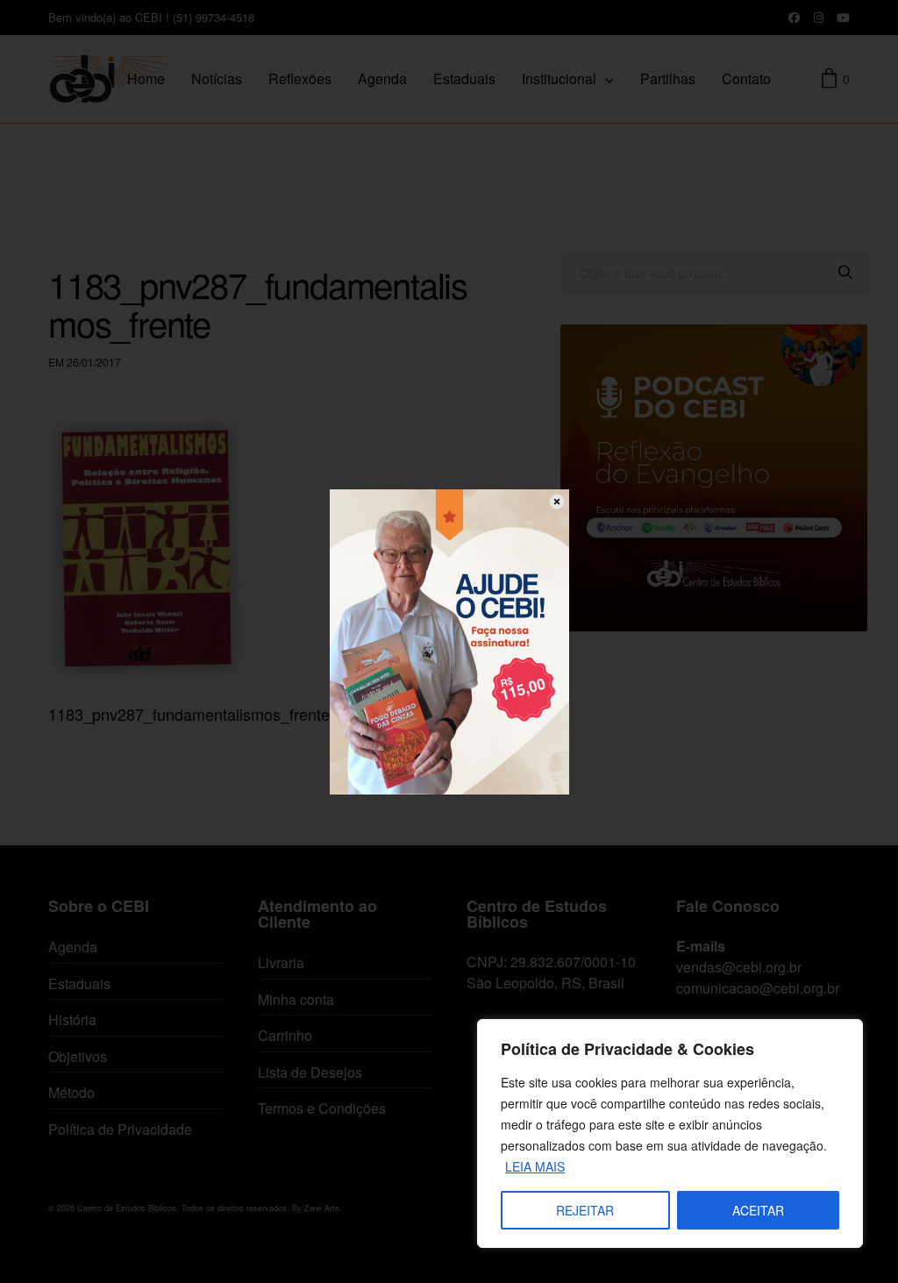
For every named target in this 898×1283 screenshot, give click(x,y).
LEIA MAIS (535, 1166)
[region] (670, 1133)
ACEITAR (758, 1210)
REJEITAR (585, 1210)
